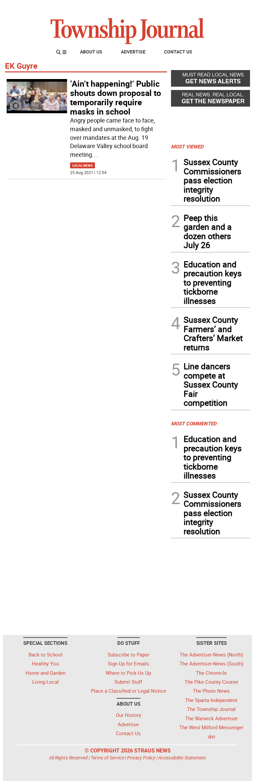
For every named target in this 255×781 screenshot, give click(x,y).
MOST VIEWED (187, 146)
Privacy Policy (141, 757)
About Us (91, 51)
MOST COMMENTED (193, 423)
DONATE (233, 7)
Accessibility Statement (182, 757)
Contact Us (178, 51)
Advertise (133, 51)
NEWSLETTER (196, 7)
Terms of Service (107, 757)
